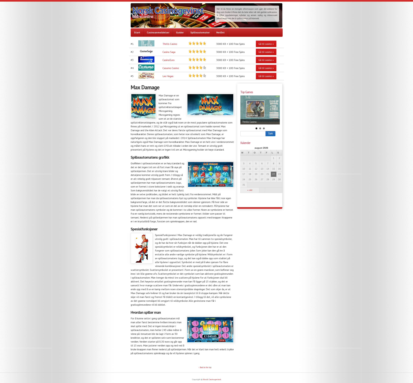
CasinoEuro (168, 60)
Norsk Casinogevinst (167, 10)
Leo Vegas (167, 76)
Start (137, 32)
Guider (180, 32)
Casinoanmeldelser (158, 32)
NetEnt (220, 32)
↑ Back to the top (205, 367)
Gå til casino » (266, 43)
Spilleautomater (200, 32)
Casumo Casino (170, 68)
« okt (249, 190)
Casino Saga (168, 52)
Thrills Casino (169, 43)
